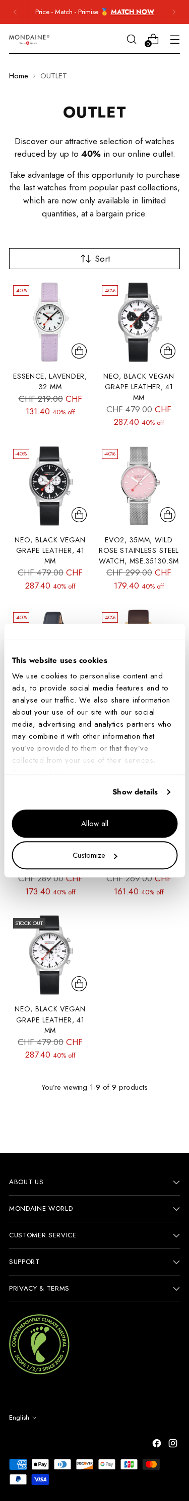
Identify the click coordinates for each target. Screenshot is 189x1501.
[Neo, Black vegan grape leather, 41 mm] (139, 322)
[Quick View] (79, 351)
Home (18, 75)
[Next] (174, 12)
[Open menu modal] (174, 39)
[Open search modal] (131, 39)
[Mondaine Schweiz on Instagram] (174, 1445)
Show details (135, 791)
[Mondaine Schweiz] (29, 40)
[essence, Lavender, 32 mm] (50, 322)
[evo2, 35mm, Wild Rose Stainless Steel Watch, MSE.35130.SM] (139, 486)
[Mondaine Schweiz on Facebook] (158, 1445)
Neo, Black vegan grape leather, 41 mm (138, 386)
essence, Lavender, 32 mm (50, 381)
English (19, 1417)
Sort (102, 259)
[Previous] (15, 12)
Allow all (94, 823)
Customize (89, 855)
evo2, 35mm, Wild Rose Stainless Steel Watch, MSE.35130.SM (139, 550)
